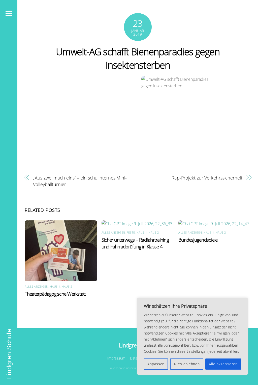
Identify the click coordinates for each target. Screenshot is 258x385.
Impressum (116, 358)
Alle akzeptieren (223, 364)
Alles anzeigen (36, 286)
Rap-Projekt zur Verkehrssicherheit (207, 177)
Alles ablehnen (187, 364)
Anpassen (156, 364)
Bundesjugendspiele (197, 239)
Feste (131, 232)
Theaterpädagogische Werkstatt (55, 293)
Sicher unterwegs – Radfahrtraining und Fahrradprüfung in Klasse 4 (135, 243)
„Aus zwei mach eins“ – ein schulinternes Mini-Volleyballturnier (80, 180)
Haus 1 (55, 286)
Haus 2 (67, 286)
